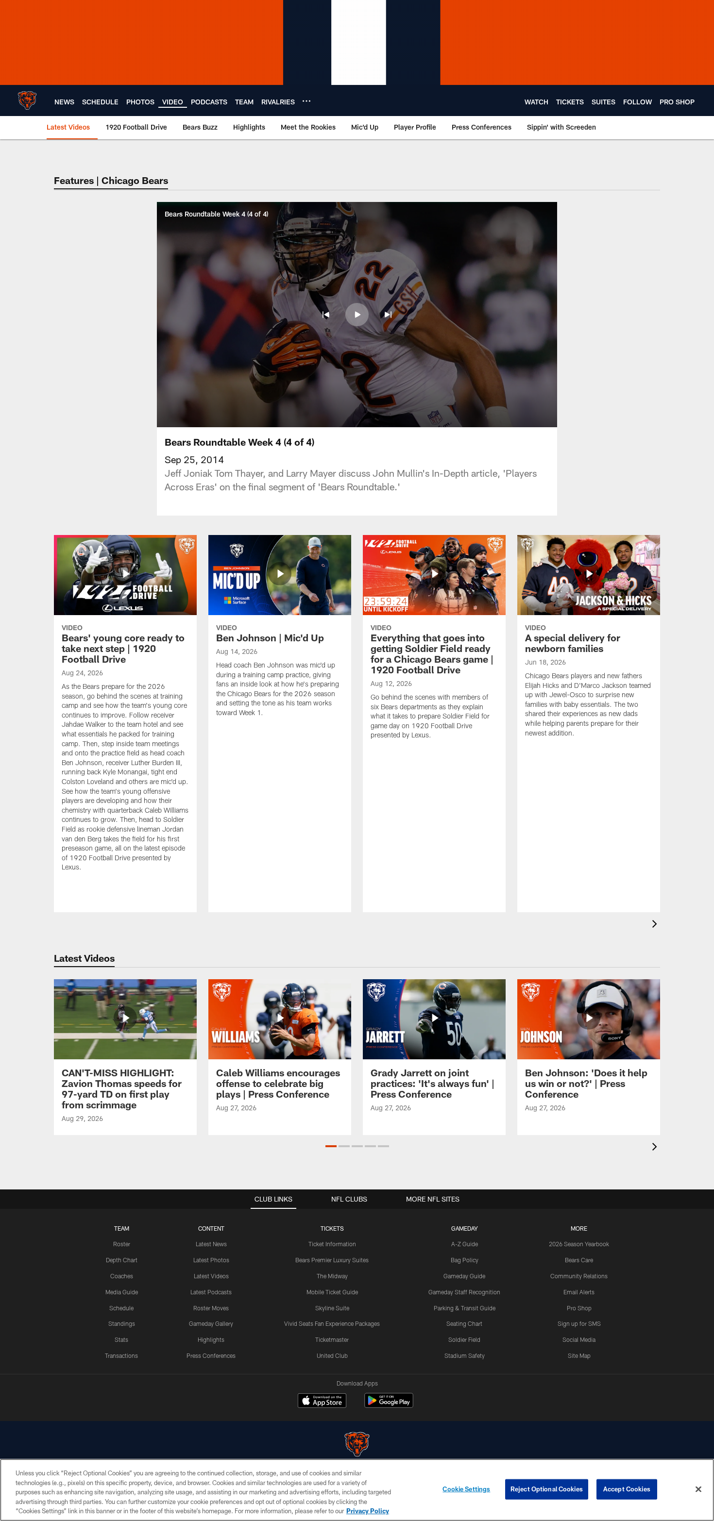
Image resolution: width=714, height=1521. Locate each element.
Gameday (464, 1228)
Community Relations (579, 1275)
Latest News (211, 1243)
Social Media (578, 1339)
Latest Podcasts (211, 1291)
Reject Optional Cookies (546, 1489)
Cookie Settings (466, 1489)
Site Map (579, 1355)
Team (121, 1228)
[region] (357, 1490)
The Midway (332, 1275)
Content (211, 1228)
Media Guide (121, 1291)
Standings (121, 1323)
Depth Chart (121, 1259)
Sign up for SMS (579, 1323)
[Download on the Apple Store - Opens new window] (322, 1401)
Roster (121, 1243)
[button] (326, 314)
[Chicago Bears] (357, 1445)
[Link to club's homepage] (27, 100)
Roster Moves (211, 1307)
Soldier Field (464, 1339)
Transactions (121, 1355)
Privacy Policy (367, 1511)
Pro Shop (579, 1307)
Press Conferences (211, 1355)
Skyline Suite (332, 1307)
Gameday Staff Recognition (464, 1291)
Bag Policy (464, 1259)
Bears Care (579, 1259)
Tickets (332, 1228)
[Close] (698, 1489)
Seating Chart (464, 1323)
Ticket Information (332, 1243)
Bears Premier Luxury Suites (332, 1259)
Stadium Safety (464, 1355)
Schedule (121, 1307)
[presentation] (656, 925)
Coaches (121, 1275)
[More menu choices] (306, 101)
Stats (121, 1339)
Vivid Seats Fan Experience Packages (332, 1323)
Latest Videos (211, 1275)
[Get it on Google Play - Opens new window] (389, 1405)
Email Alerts (579, 1291)
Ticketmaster (332, 1339)
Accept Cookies (626, 1489)
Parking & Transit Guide (464, 1307)
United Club (332, 1355)
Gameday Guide (464, 1275)
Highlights (211, 1339)
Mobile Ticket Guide (332, 1291)
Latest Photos (211, 1259)
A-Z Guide (464, 1243)
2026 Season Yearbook (579, 1243)
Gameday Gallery (211, 1323)
